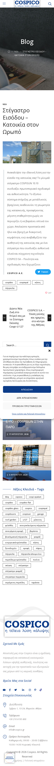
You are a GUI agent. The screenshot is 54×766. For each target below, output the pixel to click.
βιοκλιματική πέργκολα (16, 536)
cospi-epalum (35, 496)
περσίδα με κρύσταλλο (15, 559)
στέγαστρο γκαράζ (13, 571)
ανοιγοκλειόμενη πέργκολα (33, 525)
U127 (25, 519)
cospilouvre (10, 514)
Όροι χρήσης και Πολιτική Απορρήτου (28, 414)
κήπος (38, 282)
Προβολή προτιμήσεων (27, 406)
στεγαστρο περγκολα (15, 576)
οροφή (26, 548)
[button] (49, 350)
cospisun (26, 514)
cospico (28, 508)
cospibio (9, 282)
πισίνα (36, 559)
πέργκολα (9, 288)
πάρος (39, 548)
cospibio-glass (11, 508)
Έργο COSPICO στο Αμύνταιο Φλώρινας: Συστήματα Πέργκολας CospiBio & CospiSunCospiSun (24, 456)
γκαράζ (37, 536)
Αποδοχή (27, 389)
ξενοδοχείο (10, 548)
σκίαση (8, 565)
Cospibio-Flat (25, 502)
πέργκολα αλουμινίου (31, 554)
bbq (7, 496)
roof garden (10, 519)
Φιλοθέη (9, 525)
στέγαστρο (23, 565)
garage (40, 514)
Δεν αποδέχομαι (27, 397)
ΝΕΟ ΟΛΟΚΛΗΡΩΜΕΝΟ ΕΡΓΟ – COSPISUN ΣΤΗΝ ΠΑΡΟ (24, 421)
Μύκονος (38, 519)
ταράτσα (35, 582)
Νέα (16, 51)
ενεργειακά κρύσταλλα (16, 542)
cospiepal (24, 282)
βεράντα (34, 531)
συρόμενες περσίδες (15, 582)
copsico (18, 496)
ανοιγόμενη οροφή (14, 531)
